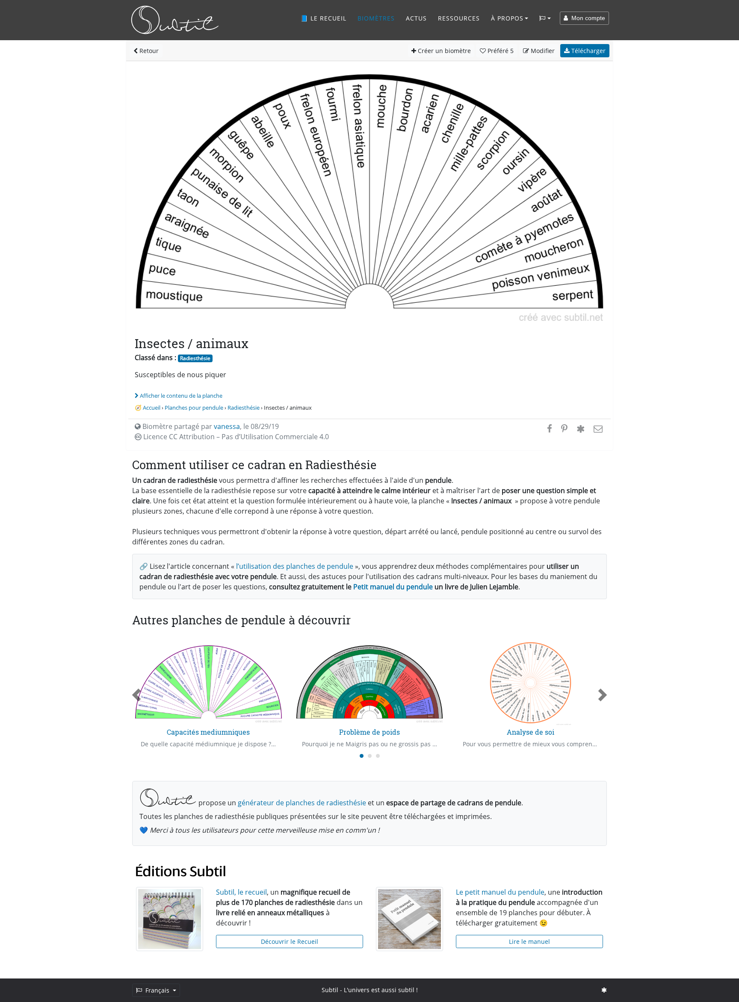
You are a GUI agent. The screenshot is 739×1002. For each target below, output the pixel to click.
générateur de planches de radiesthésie (302, 802)
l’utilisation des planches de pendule (294, 566)
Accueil (151, 407)
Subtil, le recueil (241, 892)
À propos (507, 18)
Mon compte (586, 18)
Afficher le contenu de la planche (181, 395)
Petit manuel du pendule (393, 586)
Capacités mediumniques (208, 731)
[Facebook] (550, 428)
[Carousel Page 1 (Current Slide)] (362, 756)
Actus (416, 18)
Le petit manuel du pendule (500, 892)
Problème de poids (369, 731)
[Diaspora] (580, 428)
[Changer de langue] (545, 18)
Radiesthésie (195, 358)
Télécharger (588, 51)
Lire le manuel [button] (529, 941)
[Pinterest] (564, 428)
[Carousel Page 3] (378, 756)
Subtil (330, 990)
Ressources (459, 18)
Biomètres (376, 18)
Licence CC (235, 436)
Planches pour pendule (194, 407)
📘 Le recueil (323, 18)
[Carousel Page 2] (370, 756)
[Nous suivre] (604, 990)
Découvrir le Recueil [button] (289, 941)
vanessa (227, 426)
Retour (148, 51)
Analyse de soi (530, 731)
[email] (597, 428)
